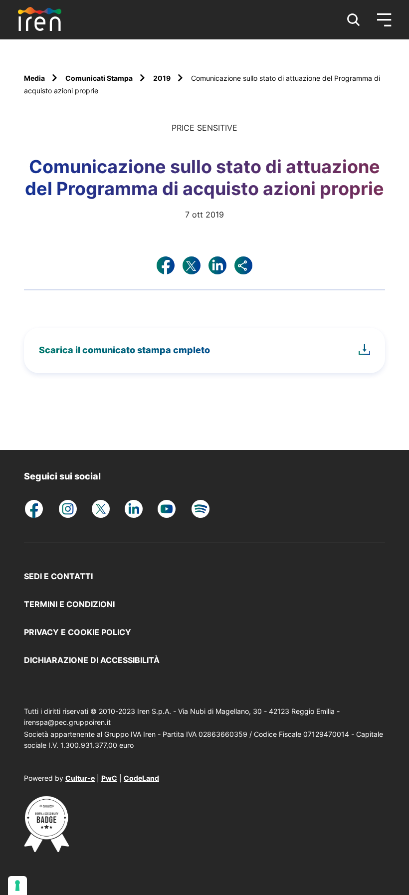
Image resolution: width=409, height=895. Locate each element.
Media (35, 78)
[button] (353, 19)
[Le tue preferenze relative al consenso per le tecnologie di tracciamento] (17, 885)
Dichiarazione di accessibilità (92, 660)
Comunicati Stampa (99, 78)
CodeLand (141, 778)
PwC (109, 778)
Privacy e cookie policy (77, 632)
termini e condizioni (69, 604)
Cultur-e (80, 778)
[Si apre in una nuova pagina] (46, 849)
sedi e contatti (58, 576)
